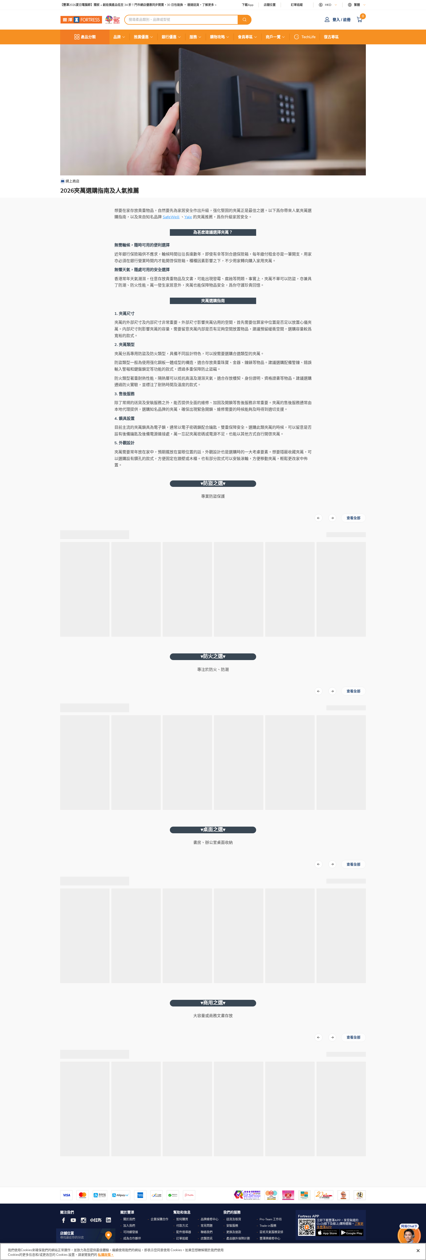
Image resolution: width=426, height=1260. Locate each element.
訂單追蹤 (297, 5)
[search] (244, 20)
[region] (213, 1251)
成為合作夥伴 (132, 1239)
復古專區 (331, 36)
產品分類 (88, 36)
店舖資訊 (207, 1239)
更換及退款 (233, 1232)
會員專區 (245, 36)
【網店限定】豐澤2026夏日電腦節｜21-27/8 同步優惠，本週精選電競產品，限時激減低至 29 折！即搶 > (129, 5)
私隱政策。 (106, 1255)
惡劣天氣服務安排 (271, 1232)
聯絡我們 (207, 1232)
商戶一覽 (273, 36)
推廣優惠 (141, 36)
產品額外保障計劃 (238, 1239)
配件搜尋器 (183, 1232)
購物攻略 (217, 36)
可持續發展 (130, 1232)
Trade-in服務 (268, 1226)
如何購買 (182, 1219)
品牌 (117, 36)
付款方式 (182, 1226)
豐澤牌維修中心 (270, 1239)
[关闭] (418, 1250)
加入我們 (129, 1226)
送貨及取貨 (233, 1219)
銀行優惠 (169, 36)
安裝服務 (232, 1226)
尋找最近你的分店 (72, 1238)
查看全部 (353, 518)
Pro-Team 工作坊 (271, 1219)
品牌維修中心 (209, 1219)
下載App (247, 5)
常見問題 (207, 1226)
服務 (193, 36)
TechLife (309, 36)
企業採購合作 (159, 1219)
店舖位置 (270, 5)
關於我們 (129, 1219)
